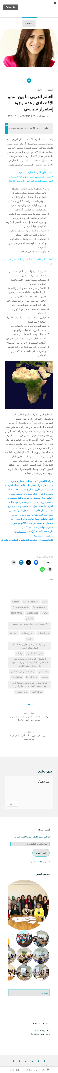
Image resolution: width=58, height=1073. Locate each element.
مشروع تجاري (27, 633)
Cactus (15, 602)
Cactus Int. (28, 116)
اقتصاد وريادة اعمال (45, 90)
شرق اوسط (16, 677)
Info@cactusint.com (40, 1034)
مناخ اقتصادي (43, 633)
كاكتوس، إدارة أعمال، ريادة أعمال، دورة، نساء (29, 626)
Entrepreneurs (40, 607)
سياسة (45, 677)
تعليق (12, 803)
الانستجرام (23, 540)
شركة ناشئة (37, 692)
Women (13, 633)
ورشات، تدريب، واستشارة (31, 502)
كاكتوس (29, 618)
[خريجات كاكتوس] (25, 1061)
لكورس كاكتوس (27, 514)
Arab (44, 602)
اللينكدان (13, 540)
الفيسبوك (44, 540)
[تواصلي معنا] (13, 1061)
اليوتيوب (34, 540)
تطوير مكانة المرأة (35, 653)
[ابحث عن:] (29, 993)
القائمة (27, 23)
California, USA (42, 1030)
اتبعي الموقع (20, 531)
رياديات (19, 653)
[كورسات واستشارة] (32, 1061)
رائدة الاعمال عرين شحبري (22, 671)
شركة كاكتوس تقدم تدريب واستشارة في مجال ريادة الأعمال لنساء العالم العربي (29, 684)
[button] (41, 938)
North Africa (16, 613)
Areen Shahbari (30, 602)
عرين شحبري (22, 692)
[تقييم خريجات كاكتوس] (19, 1061)
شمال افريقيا (31, 677)
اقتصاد (29, 639)
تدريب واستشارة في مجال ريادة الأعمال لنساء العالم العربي (29, 646)
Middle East (32, 613)
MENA (45, 613)
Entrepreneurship (20, 607)
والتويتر (4, 540)
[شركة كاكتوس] (38, 1061)
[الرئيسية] (44, 1061)
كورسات (28, 498)
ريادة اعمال (43, 671)
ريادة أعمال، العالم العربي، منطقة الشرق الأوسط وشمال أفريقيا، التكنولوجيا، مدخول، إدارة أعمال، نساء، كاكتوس (29, 662)
